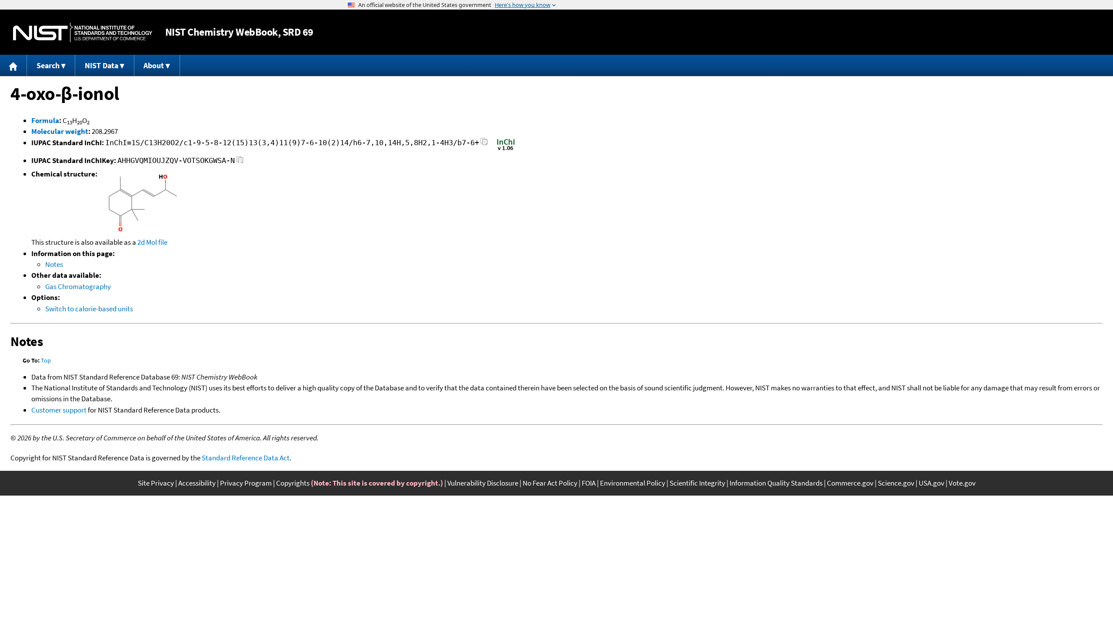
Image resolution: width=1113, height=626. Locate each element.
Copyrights (293, 483)
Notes (54, 264)
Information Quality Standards (776, 483)
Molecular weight (59, 131)
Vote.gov (962, 483)
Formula (45, 120)
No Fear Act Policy (550, 483)
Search (48, 65)
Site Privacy (156, 483)
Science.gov (896, 483)
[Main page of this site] (13, 65)
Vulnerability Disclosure (482, 483)
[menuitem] (13, 65)
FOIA (589, 483)
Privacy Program (246, 483)
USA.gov (931, 483)
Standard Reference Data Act (246, 458)
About (153, 65)
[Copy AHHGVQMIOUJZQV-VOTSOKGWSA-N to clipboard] (239, 162)
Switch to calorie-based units (89, 308)
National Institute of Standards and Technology (82, 32)
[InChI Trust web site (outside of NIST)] (506, 149)
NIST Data (101, 65)
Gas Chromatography (78, 286)
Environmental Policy (632, 483)
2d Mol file (152, 242)
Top (46, 360)
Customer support (59, 410)
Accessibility (197, 483)
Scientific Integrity (697, 483)
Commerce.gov (850, 483)
